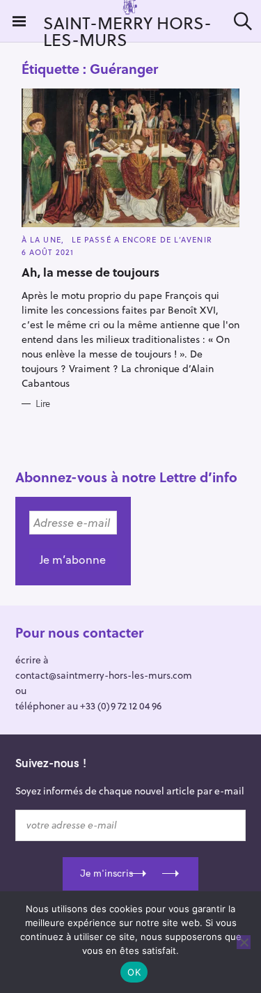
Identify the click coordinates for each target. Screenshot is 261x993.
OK (134, 972)
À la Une (41, 239)
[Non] (244, 942)
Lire (42, 403)
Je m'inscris (106, 873)
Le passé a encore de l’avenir (142, 239)
